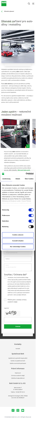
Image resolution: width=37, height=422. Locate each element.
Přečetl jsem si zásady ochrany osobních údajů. (17, 301)
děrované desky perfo (24, 170)
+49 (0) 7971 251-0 (20, 392)
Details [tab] (18, 179)
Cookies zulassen (17, 235)
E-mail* (7, 251)
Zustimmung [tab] (6, 179)
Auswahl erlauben (18, 241)
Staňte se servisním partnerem (18, 363)
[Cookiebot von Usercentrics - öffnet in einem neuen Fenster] (26, 174)
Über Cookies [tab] (29, 179)
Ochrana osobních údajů (18, 376)
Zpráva (7, 265)
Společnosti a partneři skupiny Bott (17, 358)
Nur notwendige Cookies (18, 246)
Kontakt (18, 349)
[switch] (31, 215)
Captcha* (6, 308)
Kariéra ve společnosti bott (18, 361)
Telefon (7, 259)
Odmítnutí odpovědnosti (18, 378)
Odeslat (17, 326)
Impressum (18, 373)
